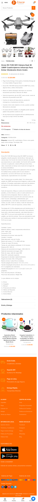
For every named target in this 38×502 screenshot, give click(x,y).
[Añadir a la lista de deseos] (15, 320)
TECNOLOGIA (10, 61)
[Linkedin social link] (13, 145)
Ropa (2, 405)
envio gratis (30, 140)
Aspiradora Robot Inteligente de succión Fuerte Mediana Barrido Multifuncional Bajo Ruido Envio (10, 338)
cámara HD (11, 140)
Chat (20, 402)
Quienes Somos (5, 424)
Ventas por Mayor (6, 414)
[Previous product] (30, 61)
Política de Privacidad (7, 433)
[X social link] (8, 145)
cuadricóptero (19, 140)
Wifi (21, 142)
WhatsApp (22, 433)
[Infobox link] (18, 362)
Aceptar (18, 498)
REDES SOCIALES (24, 421)
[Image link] (9, 479)
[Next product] (34, 61)
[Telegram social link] (15, 145)
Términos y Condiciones (7, 428)
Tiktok (21, 431)
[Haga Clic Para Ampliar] (5, 43)
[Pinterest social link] (11, 145)
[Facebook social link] (6, 145)
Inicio (2, 61)
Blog (20, 436)
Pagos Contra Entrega (7, 431)
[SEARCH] (33, 8)
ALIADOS (3, 399)
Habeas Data (4, 436)
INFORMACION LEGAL (7, 421)
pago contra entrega (7, 142)
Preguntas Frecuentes (25, 405)
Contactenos (22, 414)
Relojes (3, 411)
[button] (4, 498)
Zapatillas (3, 402)
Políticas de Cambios (25, 408)
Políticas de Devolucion (25, 411)
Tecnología (16, 142)
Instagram (22, 428)
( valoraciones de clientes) (16, 74)
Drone (25, 140)
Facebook (22, 424)
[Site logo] (18, 2)
